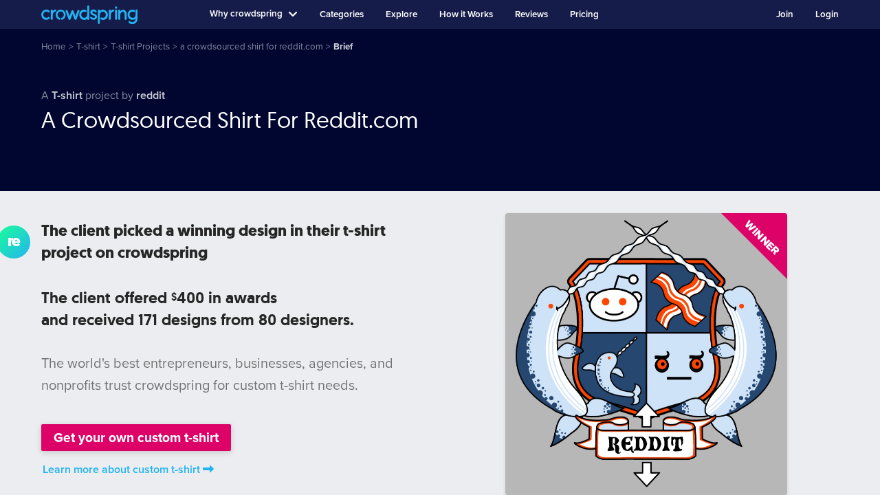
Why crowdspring (246, 13)
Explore (401, 14)
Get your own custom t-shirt (136, 438)
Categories (342, 14)
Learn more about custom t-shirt (121, 469)
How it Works (466, 14)
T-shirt (67, 95)
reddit (150, 95)
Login (827, 14)
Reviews (531, 14)
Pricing (584, 14)
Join (784, 14)
